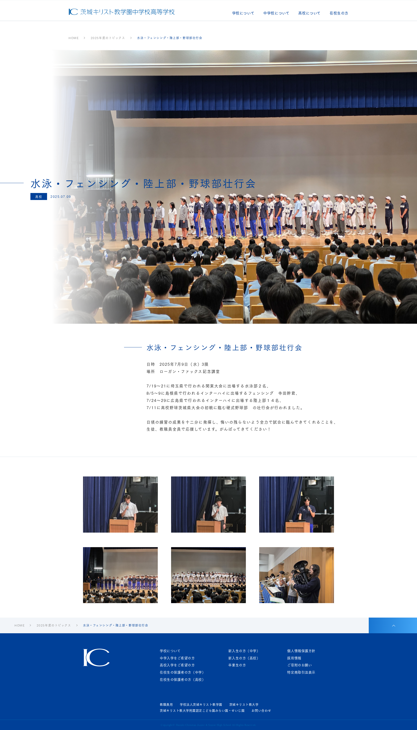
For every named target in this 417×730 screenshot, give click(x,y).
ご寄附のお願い (299, 665)
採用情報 (294, 658)
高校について (309, 13)
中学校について (276, 13)
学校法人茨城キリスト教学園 (201, 704)
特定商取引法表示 (301, 672)
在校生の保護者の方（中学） (182, 672)
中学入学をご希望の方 (177, 658)
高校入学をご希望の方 (177, 665)
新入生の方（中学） (244, 651)
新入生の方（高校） (244, 658)
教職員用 (166, 704)
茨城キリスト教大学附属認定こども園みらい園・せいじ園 (202, 710)
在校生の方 (339, 13)
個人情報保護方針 (301, 651)
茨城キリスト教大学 (244, 704)
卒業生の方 (237, 665)
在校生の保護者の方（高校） (182, 679)
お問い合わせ (261, 710)
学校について (243, 13)
